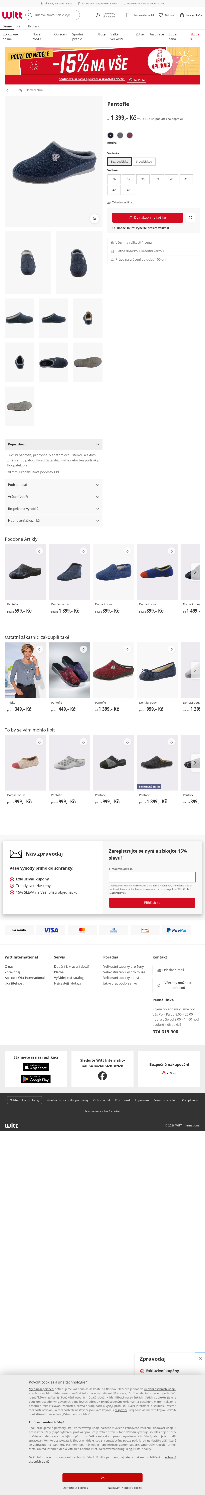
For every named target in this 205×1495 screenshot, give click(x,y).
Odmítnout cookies (75, 1488)
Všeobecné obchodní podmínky (67, 1100)
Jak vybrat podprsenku (120, 983)
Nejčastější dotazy (67, 983)
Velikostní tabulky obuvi (121, 978)
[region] (102, 1435)
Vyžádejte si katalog (69, 978)
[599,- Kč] (25, 572)
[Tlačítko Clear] (75, 15)
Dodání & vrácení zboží (71, 966)
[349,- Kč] (25, 670)
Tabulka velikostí (123, 202)
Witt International (21, 957)
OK (102, 1477)
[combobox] (59, 15)
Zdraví (140, 34)
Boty (102, 34)
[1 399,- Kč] (113, 670)
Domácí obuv (34, 90)
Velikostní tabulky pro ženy (123, 966)
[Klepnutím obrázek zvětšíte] (94, 218)
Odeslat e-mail (178, 971)
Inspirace (157, 34)
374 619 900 (165, 1032)
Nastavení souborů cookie (125, 1488)
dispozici (121, 1410)
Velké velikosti (117, 36)
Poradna (110, 957)
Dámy (7, 26)
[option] (110, 135)
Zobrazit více (119, 892)
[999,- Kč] (157, 670)
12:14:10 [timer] (139, 79)
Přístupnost (122, 1100)
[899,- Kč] (113, 572)
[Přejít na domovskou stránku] (12, 15)
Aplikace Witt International (25, 978)
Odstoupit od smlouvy (24, 1100)
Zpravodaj (12, 972)
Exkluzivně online (10, 36)
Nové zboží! (36, 36)
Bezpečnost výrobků (23, 508)
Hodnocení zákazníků (24, 520)
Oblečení (60, 34)
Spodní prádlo (77, 36)
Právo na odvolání (165, 1100)
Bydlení (33, 26)
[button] (6, 90)
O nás (9, 966)
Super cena (173, 36)
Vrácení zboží (18, 496)
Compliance (190, 1100)
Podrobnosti (17, 484)
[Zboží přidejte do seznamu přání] (190, 217)
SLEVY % (194, 36)
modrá (112, 143)
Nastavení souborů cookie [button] (102, 1111)
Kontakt (160, 957)
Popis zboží (17, 444)
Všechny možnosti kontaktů (179, 985)
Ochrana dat (101, 1100)
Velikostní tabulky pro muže (124, 972)
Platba (59, 972)
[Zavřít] (200, 1358)
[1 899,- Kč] (69, 572)
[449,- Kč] (69, 670)
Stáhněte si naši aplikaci (36, 1057)
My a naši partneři (41, 1389)
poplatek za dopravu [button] (169, 119)
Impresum (142, 1100)
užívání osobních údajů (160, 1389)
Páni (20, 26)
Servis (59, 957)
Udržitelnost (14, 983)
